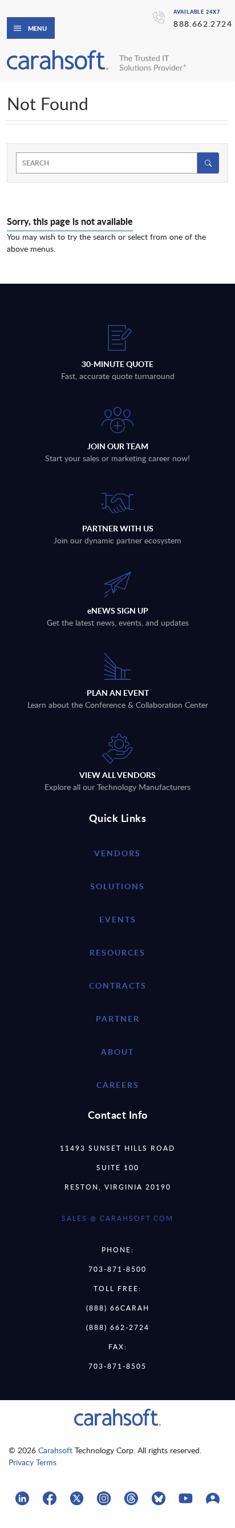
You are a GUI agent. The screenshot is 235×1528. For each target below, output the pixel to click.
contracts (118, 985)
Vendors (117, 853)
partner (118, 1018)
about (117, 1051)
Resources (117, 952)
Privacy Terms (32, 1462)
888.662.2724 (202, 23)
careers (117, 1084)
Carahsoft (55, 1450)
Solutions (117, 886)
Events (117, 919)
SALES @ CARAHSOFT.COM (117, 1218)
